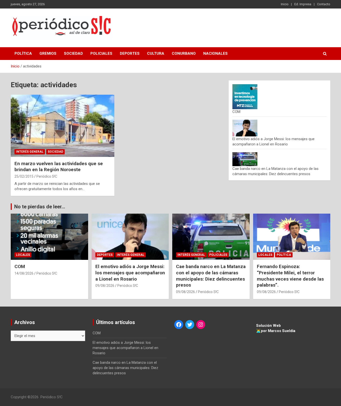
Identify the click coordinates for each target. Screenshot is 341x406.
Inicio (285, 4)
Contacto (323, 4)
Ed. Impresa (302, 4)
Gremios (47, 53)
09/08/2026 (104, 286)
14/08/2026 (23, 273)
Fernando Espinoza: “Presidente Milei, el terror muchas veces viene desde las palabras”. (290, 276)
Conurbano (184, 53)
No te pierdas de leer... (39, 207)
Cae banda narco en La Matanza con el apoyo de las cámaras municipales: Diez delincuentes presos (211, 276)
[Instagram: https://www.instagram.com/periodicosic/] (200, 324)
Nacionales (215, 53)
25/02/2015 (23, 176)
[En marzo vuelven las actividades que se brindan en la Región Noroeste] (62, 125)
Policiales (101, 53)
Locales (23, 255)
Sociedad (73, 53)
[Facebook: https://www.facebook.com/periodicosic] (178, 324)
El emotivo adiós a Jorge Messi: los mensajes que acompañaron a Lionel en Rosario (130, 273)
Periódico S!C (46, 176)
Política (23, 53)
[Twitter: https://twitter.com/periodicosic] (189, 324)
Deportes (130, 53)
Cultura (155, 53)
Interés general (29, 151)
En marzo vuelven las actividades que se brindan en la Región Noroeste (58, 167)
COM (236, 111)
